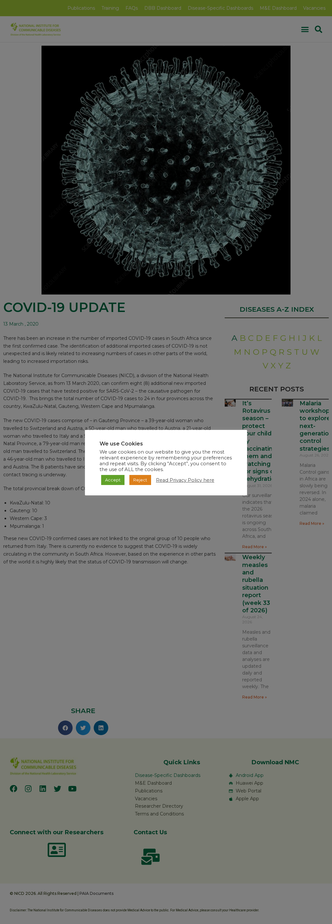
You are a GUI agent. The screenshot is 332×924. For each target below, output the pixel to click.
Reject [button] (140, 479)
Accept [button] (113, 479)
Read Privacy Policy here (185, 480)
